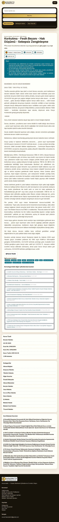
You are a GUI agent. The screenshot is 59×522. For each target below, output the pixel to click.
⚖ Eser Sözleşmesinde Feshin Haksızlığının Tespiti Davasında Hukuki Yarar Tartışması (28, 315)
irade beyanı (8, 262)
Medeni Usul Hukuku (9, 406)
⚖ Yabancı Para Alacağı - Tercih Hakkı (19, 280)
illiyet (37, 260)
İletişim (4, 510)
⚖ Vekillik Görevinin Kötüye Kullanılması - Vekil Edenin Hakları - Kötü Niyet (27, 272)
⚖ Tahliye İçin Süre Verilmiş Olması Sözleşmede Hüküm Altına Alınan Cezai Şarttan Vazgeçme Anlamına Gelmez (29, 326)
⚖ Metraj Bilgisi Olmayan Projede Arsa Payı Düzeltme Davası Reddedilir (28, 310)
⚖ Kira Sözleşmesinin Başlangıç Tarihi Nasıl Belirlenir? (24, 294)
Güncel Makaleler (8, 383)
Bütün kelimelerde (8, 23)
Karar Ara (29, 15)
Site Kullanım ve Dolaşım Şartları (11, 495)
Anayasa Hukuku (8, 370)
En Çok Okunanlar (7, 507)
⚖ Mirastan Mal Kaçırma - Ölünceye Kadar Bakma (22, 276)
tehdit (19, 260)
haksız (24, 260)
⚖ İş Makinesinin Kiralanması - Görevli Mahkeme (21, 284)
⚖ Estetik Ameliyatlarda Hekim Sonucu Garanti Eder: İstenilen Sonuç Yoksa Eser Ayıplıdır (29, 299)
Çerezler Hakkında (7, 493)
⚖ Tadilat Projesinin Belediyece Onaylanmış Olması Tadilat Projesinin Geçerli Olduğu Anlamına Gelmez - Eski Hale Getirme (29, 289)
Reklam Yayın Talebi (8, 496)
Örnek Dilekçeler (8, 379)
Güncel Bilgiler (7, 366)
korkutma (7, 260)
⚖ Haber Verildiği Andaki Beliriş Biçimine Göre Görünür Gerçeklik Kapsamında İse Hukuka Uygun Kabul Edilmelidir (28, 305)
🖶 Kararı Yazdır (11, 254)
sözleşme (14, 260)
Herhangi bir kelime (20, 23)
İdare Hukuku (7, 396)
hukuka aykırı (30, 260)
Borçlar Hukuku (8, 36)
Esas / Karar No (31, 23)
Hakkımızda (5, 490)
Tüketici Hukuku (8, 373)
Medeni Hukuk (7, 402)
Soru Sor (4, 508)
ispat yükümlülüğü (48, 260)
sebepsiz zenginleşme (28, 262)
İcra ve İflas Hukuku (9, 393)
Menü (55, 2)
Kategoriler (5, 505)
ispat (41, 260)
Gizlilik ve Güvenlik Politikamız (10, 492)
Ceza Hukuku (7, 389)
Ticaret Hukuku (8, 409)
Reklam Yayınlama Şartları (9, 498)
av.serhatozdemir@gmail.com (10, 517)
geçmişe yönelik (17, 262)
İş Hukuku (6, 399)
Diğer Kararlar (7, 376)
